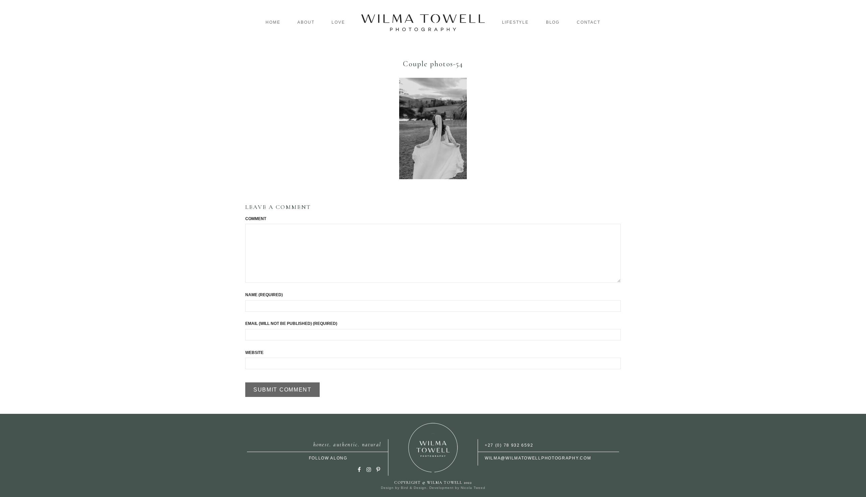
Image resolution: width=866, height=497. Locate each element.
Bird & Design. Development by (431, 488)
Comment (255, 218)
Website (254, 352)
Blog (553, 22)
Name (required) (264, 294)
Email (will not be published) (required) (291, 323)
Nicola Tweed (473, 488)
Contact (588, 22)
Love (338, 22)
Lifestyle (515, 22)
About (305, 22)
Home (273, 22)
